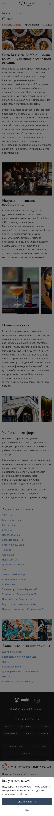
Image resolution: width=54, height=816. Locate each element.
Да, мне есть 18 (27, 801)
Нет (27, 810)
